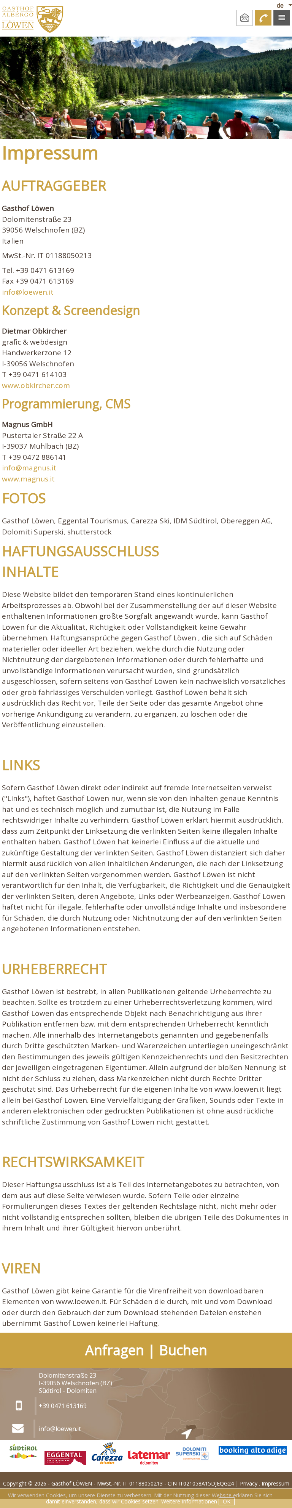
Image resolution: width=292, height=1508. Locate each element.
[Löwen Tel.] (263, 17)
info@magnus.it (29, 468)
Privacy (248, 1483)
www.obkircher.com (36, 385)
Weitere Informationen (189, 1501)
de (280, 5)
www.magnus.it (28, 479)
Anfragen (114, 1350)
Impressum (275, 1483)
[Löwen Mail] (244, 17)
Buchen (183, 1350)
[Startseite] (31, 18)
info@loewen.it (28, 292)
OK (226, 1501)
